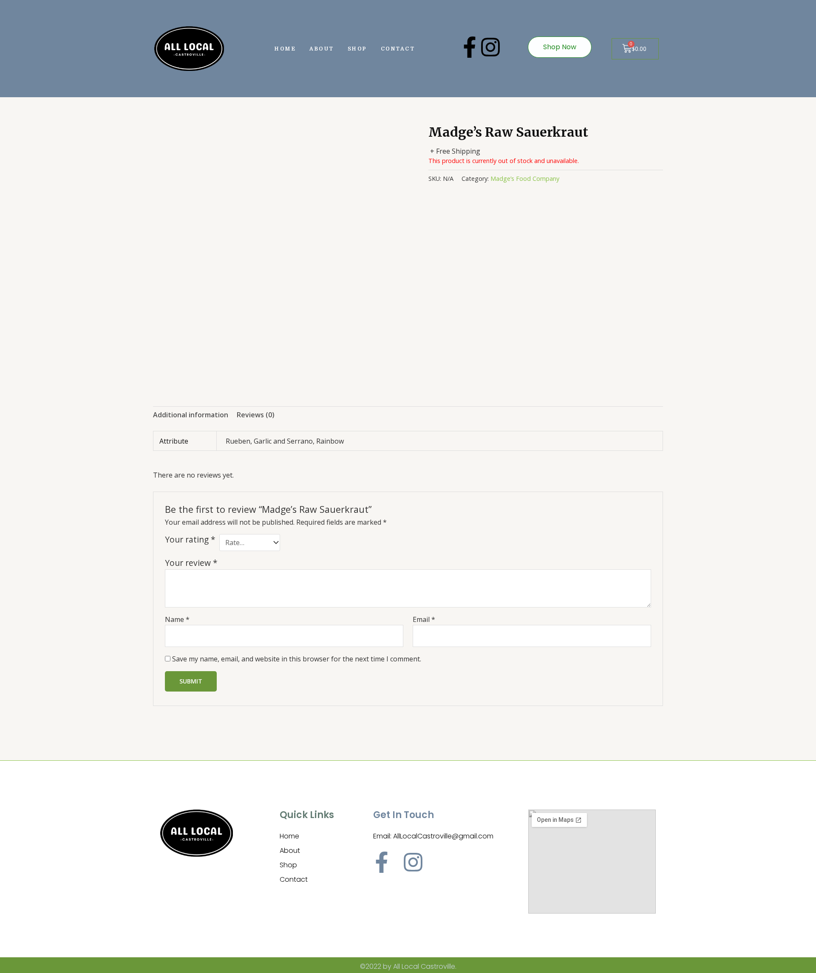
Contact (398, 49)
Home (285, 49)
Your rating (190, 539)
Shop (357, 49)
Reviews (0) (256, 414)
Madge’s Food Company (524, 178)
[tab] (190, 415)
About (321, 49)
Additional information (190, 414)
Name (177, 619)
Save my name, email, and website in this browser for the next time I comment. (296, 659)
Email (424, 619)
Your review (191, 562)
